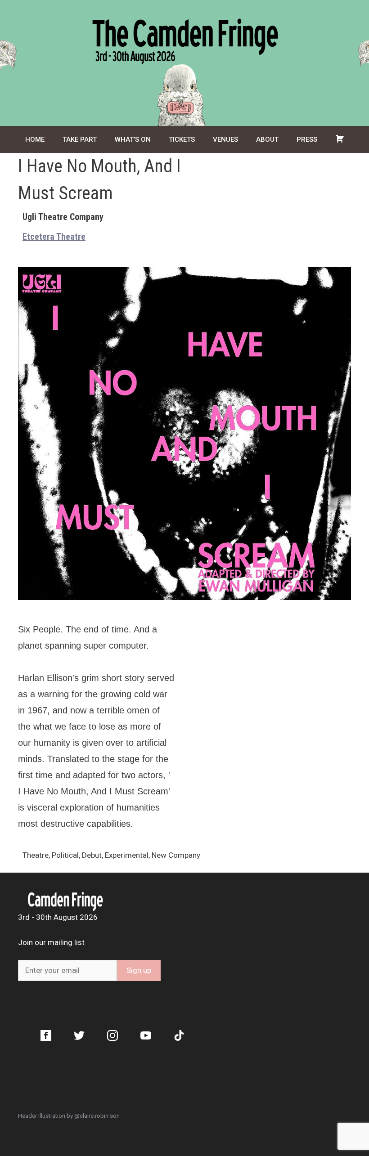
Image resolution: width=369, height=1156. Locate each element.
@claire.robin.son (97, 1115)
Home (35, 139)
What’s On (133, 139)
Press (307, 139)
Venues (225, 139)
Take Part (80, 139)
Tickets (182, 139)
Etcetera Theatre (54, 236)
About (267, 139)
